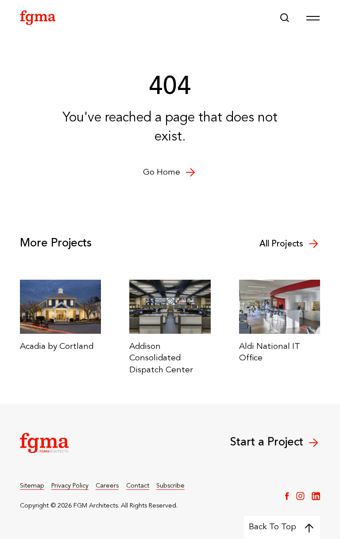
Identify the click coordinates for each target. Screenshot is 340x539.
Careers (107, 486)
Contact (137, 486)
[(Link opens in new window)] (287, 496)
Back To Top (272, 527)
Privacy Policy (70, 486)
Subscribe (170, 486)
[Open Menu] (313, 18)
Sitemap (32, 486)
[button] (285, 18)
